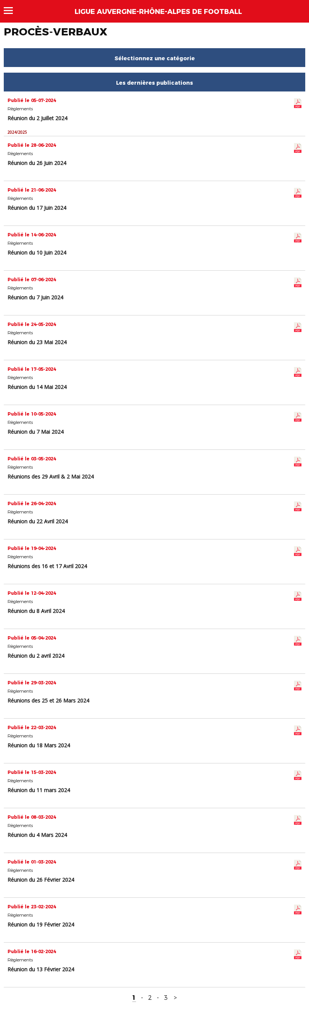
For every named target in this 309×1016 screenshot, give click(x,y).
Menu (12, 10)
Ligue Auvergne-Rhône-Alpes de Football (158, 12)
